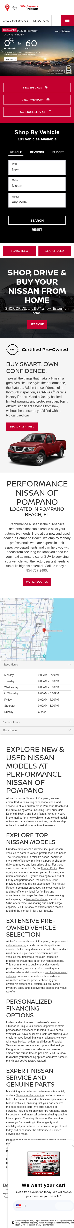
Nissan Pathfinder (36, 899)
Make (15, 180)
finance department (45, 1026)
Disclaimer (9, 29)
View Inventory (33, 99)
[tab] (15, 151)
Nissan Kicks (49, 868)
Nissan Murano (49, 880)
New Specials (33, 87)
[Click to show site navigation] (67, 20)
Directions (41, 20)
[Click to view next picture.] (72, 51)
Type (14, 163)
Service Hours (11, 722)
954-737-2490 (36, 570)
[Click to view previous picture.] (2, 51)
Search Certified (22, 426)
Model (15, 196)
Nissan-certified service (30, 1095)
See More (37, 324)
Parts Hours (10, 730)
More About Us (37, 581)
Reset (37, 229)
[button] (15, 20)
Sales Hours (10, 664)
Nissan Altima (20, 856)
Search (37, 220)
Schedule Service (33, 112)
